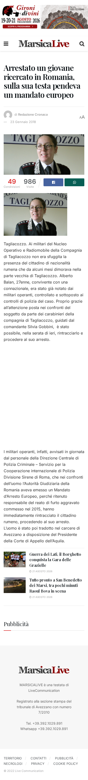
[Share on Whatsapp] (74, 182)
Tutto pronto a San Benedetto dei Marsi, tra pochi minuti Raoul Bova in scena (55, 585)
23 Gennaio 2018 (23, 122)
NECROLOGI (13, 764)
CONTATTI (38, 758)
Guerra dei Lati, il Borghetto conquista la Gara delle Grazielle (55, 560)
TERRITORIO (13, 758)
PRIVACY (37, 764)
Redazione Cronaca (33, 114)
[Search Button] (81, 43)
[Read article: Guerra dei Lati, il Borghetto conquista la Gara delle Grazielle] (15, 559)
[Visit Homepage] (44, 44)
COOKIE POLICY (65, 764)
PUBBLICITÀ (64, 758)
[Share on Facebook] (53, 182)
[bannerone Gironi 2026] (44, 16)
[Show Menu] (6, 43)
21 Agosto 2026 (42, 571)
